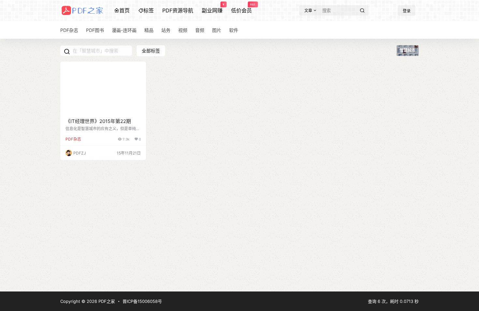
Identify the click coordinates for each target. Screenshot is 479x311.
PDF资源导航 (177, 10)
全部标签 (151, 50)
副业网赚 (212, 8)
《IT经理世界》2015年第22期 (98, 121)
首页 (124, 10)
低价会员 (241, 8)
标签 (148, 10)
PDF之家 (106, 301)
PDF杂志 (73, 139)
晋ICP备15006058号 (142, 301)
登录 (407, 10)
